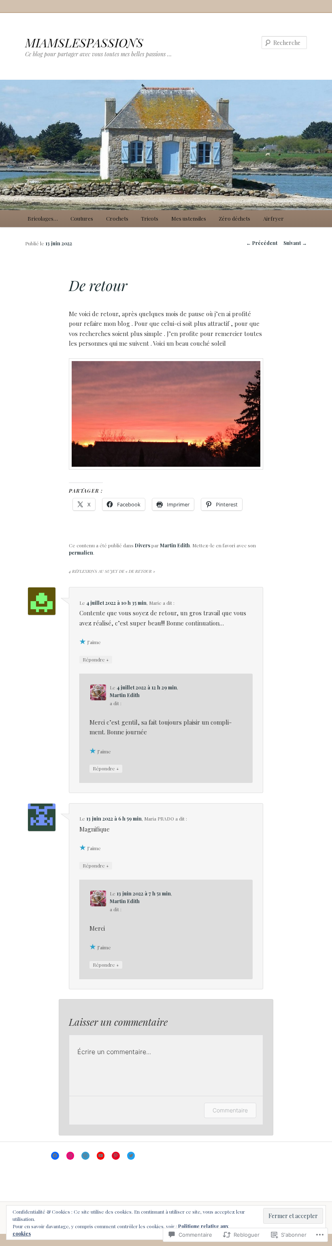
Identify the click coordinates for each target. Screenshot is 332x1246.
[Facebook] (55, 1156)
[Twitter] (131, 1156)
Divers (142, 545)
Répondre (96, 659)
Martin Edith (175, 545)
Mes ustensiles (188, 218)
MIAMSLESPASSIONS (84, 42)
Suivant (295, 243)
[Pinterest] (116, 1156)
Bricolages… (43, 218)
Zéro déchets (234, 218)
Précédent (261, 243)
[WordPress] (85, 1156)
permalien (81, 552)
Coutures (81, 218)
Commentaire (230, 1110)
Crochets (117, 218)
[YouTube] (101, 1156)
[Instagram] (70, 1156)
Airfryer (273, 218)
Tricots (149, 218)
